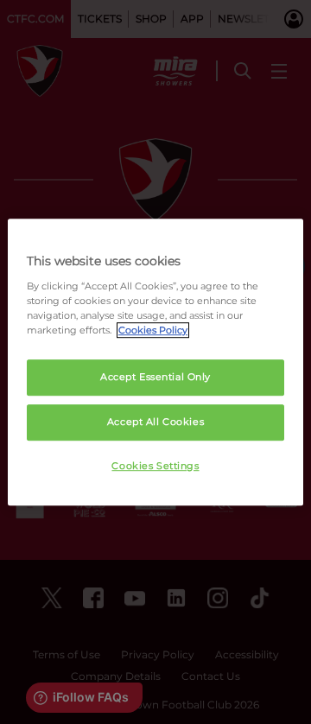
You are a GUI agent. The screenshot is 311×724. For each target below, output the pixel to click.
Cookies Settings (155, 466)
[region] (155, 362)
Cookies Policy (152, 330)
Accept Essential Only (155, 377)
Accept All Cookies (155, 422)
